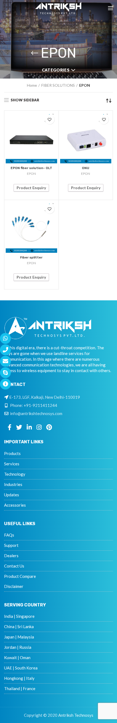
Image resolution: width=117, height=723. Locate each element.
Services (11, 463)
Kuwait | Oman (17, 657)
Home (32, 85)
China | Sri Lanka (19, 626)
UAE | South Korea (21, 667)
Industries (13, 484)
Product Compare (20, 576)
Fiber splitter (31, 257)
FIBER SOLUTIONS (58, 85)
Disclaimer (13, 586)
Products (12, 453)
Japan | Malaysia (19, 636)
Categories (55, 69)
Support (11, 545)
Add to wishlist (49, 119)
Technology (14, 474)
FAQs (9, 534)
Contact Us (14, 565)
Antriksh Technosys (75, 715)
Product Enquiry (31, 187)
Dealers (11, 555)
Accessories (15, 505)
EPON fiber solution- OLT (31, 168)
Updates (11, 494)
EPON (31, 174)
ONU (85, 168)
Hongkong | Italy (19, 678)
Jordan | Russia (17, 647)
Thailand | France (19, 688)
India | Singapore (19, 616)
